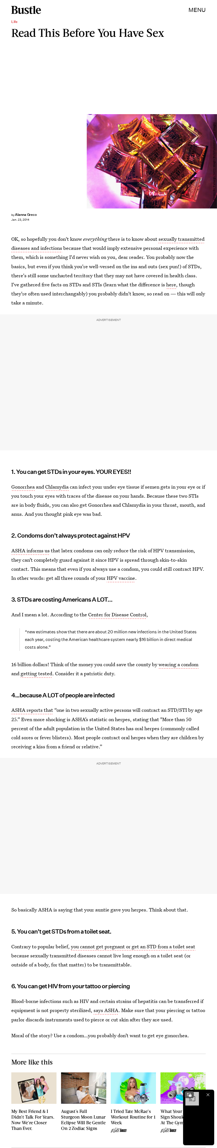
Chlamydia (57, 487)
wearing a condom (178, 664)
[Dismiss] (207, 1094)
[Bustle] (26, 10)
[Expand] (189, 1094)
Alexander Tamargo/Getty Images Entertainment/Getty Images (214, 161)
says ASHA (106, 1010)
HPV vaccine (121, 578)
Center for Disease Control (117, 614)
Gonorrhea (23, 487)
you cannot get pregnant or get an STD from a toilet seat (133, 946)
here (171, 284)
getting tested (36, 673)
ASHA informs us (30, 550)
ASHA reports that (32, 710)
